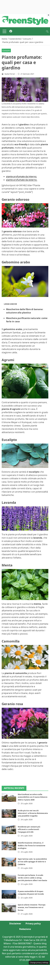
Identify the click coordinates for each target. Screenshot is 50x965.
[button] (47, 31)
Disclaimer (15, 923)
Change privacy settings (39, 962)
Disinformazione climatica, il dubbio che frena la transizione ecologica (31, 845)
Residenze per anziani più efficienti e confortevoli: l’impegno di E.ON (29, 829)
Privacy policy (33, 923)
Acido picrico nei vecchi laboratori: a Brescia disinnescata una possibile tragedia (33, 813)
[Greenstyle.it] (25, 20)
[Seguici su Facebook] (10, 31)
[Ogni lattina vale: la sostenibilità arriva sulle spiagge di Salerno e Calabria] (9, 862)
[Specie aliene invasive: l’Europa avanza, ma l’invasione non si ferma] (9, 907)
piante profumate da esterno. (21, 179)
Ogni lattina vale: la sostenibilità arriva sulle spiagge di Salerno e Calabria (32, 861)
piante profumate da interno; (21, 176)
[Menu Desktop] (4, 31)
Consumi (6, 50)
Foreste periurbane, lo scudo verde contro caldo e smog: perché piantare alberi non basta (32, 878)
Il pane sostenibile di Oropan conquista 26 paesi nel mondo (31, 892)
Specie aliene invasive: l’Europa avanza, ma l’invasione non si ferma (31, 907)
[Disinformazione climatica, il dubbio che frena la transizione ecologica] (9, 845)
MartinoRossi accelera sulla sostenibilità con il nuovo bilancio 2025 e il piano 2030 (32, 797)
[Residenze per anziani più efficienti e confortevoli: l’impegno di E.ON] (9, 829)
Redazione (25, 929)
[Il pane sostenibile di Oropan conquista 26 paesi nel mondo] (9, 894)
